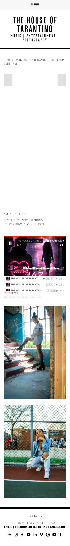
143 (39, 297)
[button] (8, 80)
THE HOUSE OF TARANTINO (35, 24)
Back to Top (35, 516)
